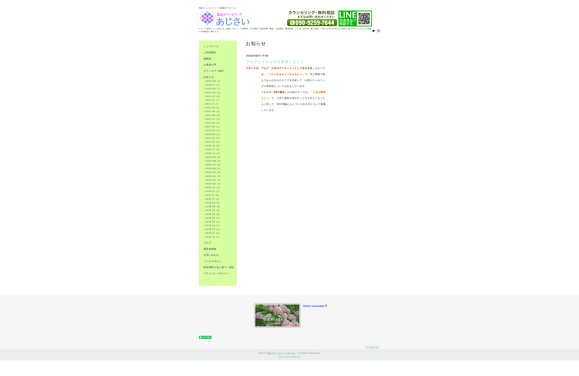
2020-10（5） (213, 153)
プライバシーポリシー (289, 356)
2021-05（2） (213, 126)
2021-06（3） (213, 123)
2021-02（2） (213, 138)
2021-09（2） (213, 111)
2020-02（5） (213, 183)
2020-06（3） (213, 168)
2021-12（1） (212, 100)
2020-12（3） (213, 145)
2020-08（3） (213, 161)
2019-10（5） (213, 199)
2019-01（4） (213, 233)
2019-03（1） (213, 225)
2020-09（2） (213, 157)
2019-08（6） (213, 206)
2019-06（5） (213, 214)
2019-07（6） (213, 210)
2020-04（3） (213, 176)
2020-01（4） (213, 187)
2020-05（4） (213, 172)
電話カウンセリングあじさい (281, 353)
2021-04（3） (213, 130)
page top (373, 348)
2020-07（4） (213, 164)
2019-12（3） (213, 191)
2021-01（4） (213, 142)
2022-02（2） (213, 92)
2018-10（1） (212, 237)
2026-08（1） (213, 81)
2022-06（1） (213, 88)
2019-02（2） (213, 229)
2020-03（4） (213, 180)
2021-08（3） (213, 115)
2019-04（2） (213, 221)
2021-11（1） (212, 103)
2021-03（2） (213, 134)
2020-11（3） (213, 149)
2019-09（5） (213, 202)
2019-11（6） (212, 195)
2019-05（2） (213, 218)
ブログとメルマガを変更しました (275, 62)
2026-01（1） (213, 84)
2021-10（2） (213, 107)
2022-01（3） (213, 96)
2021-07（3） (213, 119)
